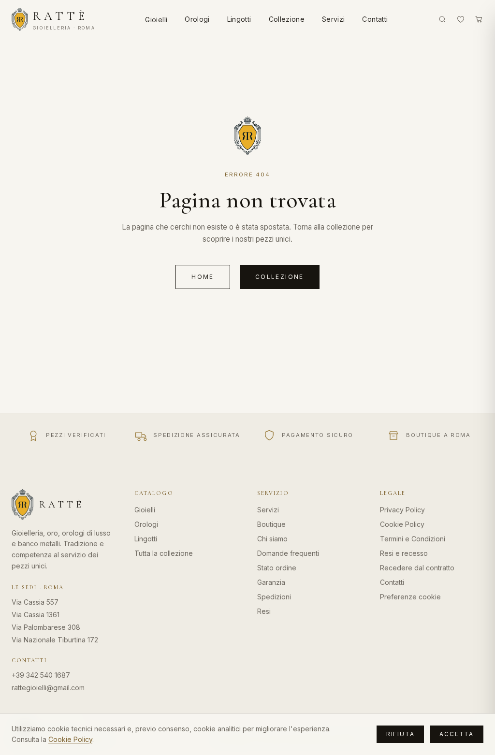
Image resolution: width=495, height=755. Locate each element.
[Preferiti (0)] (461, 19)
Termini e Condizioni (412, 539)
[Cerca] (442, 19)
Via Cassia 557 (35, 602)
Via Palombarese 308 (46, 627)
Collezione (287, 19)
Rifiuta (400, 734)
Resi (264, 611)
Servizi (333, 19)
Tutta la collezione (163, 553)
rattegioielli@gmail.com (48, 687)
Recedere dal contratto (417, 568)
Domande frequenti (288, 553)
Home (202, 276)
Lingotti (239, 19)
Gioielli (156, 19)
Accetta (456, 734)
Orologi (197, 19)
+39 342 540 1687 (41, 675)
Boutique (271, 524)
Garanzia (271, 582)
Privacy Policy (402, 510)
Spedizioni (274, 597)
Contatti (375, 19)
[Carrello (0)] (479, 19)
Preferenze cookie (410, 597)
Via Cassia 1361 (35, 614)
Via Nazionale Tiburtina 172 (55, 640)
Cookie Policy (402, 524)
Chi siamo (272, 539)
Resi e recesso (404, 553)
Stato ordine (276, 568)
